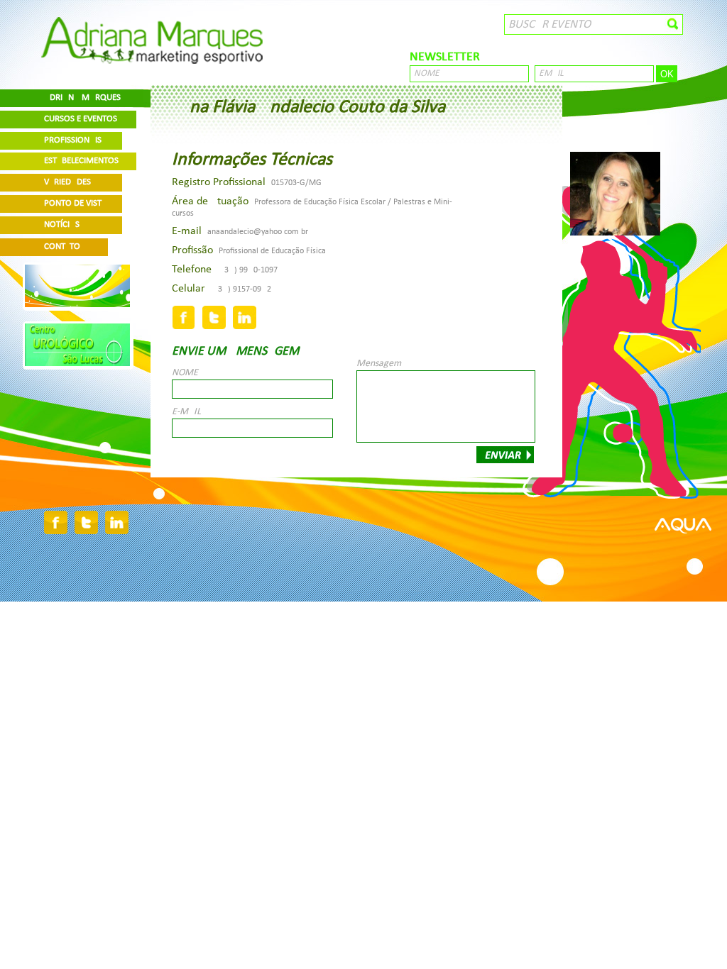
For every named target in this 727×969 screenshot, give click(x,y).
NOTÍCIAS (62, 224)
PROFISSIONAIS (73, 140)
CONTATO (62, 246)
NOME (185, 372)
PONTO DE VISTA (75, 203)
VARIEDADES (67, 182)
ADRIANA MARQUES (82, 97)
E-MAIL (186, 411)
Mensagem (378, 363)
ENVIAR (505, 454)
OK (667, 74)
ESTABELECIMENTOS (81, 160)
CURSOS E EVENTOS (80, 118)
